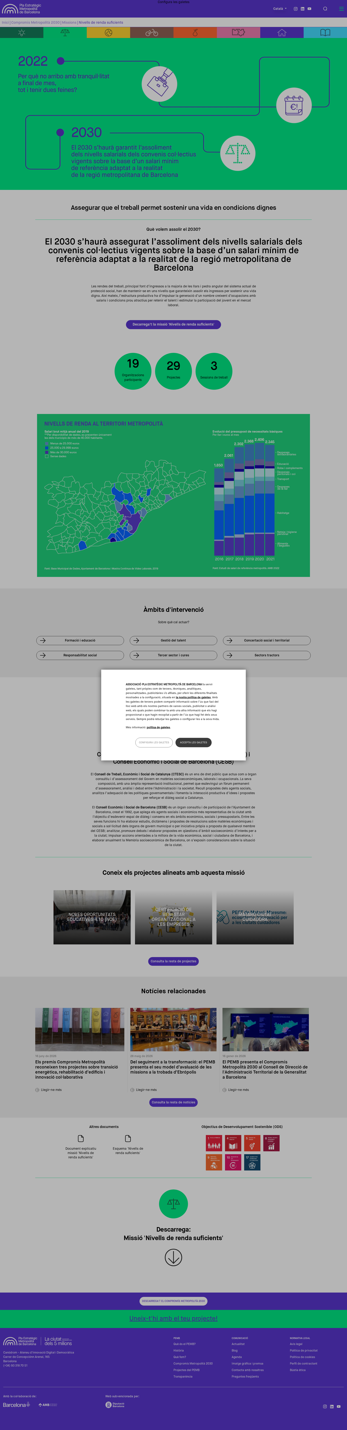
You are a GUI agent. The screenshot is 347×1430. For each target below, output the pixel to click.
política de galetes (158, 727)
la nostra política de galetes (193, 697)
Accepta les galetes (193, 742)
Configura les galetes (154, 742)
